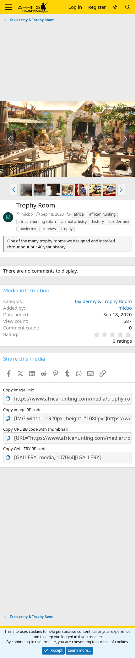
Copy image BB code (22, 409)
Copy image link (18, 390)
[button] (8, 7)
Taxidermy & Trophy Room (103, 301)
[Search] (128, 7)
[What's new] (115, 7)
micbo (27, 214)
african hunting (102, 214)
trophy (67, 228)
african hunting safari (37, 221)
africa (79, 214)
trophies (48, 228)
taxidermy (27, 228)
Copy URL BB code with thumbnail (35, 429)
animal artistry (74, 221)
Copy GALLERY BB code (24, 448)
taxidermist (119, 221)
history (98, 221)
